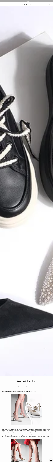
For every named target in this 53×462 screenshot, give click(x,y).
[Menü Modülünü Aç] (2, 4)
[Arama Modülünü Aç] (47, 4)
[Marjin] (26, 4)
